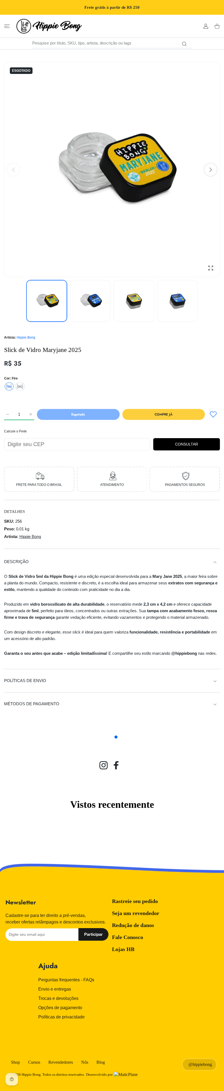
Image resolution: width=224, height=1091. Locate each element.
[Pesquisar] (184, 43)
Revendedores (60, 1062)
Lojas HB (123, 949)
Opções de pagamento (60, 1007)
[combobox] (112, 43)
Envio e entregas (54, 989)
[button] (210, 169)
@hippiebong (200, 1064)
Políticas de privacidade (61, 1017)
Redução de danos (133, 925)
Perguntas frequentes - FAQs (66, 980)
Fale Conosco (127, 937)
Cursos (34, 1062)
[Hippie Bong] (49, 26)
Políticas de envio (25, 680)
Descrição (16, 561)
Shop (15, 1062)
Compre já (164, 414)
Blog (100, 1062)
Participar (93, 934)
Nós (84, 1062)
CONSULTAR (186, 444)
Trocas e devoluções (58, 998)
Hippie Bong (26, 337)
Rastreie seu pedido (135, 901)
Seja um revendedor (135, 913)
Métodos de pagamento (31, 703)
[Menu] (7, 26)
